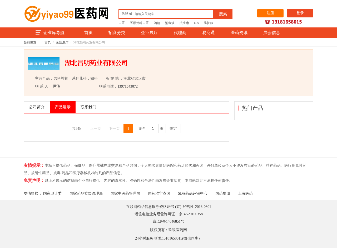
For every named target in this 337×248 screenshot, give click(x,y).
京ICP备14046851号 (168, 221)
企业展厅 (149, 32)
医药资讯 (239, 32)
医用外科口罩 (139, 23)
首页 (88, 32)
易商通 (208, 32)
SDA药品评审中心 (192, 193)
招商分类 (116, 32)
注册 (270, 13)
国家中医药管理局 (125, 193)
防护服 (208, 23)
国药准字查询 (159, 193)
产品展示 (63, 107)
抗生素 (184, 23)
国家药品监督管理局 (86, 193)
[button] (127, 13)
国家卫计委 (52, 193)
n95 (196, 23)
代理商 (180, 32)
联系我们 (88, 107)
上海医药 (245, 193)
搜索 (223, 14)
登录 (300, 13)
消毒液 (170, 23)
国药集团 (222, 193)
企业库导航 (54, 32)
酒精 (157, 23)
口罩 (121, 23)
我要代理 (281, 74)
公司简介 (37, 107)
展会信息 (271, 32)
